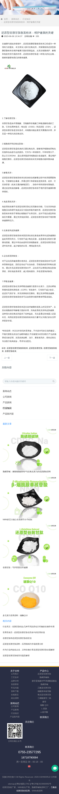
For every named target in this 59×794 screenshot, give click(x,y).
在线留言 (15, 695)
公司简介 (15, 674)
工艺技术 (15, 677)
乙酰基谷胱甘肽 (44, 688)
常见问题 (15, 688)
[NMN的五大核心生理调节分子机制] (29, 497)
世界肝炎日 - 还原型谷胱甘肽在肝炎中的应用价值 (24, 632)
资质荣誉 (15, 684)
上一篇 (7, 358)
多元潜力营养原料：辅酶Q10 (15, 615)
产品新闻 (7, 402)
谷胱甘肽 (33, 44)
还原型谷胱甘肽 (35, 348)
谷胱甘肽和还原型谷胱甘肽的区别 (17, 638)
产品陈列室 (8, 414)
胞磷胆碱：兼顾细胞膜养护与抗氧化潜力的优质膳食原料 (27, 471)
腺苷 (44, 702)
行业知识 (26, 19)
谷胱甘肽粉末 (10, 351)
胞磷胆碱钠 (44, 677)
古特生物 (28, 36)
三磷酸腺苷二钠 (44, 698)
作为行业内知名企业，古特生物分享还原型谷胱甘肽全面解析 (29, 650)
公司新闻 (7, 397)
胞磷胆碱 (44, 684)
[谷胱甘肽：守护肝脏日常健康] (29, 545)
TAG (28, 784)
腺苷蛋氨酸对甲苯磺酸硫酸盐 (44, 681)
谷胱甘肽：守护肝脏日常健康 (15, 567)
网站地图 (20, 784)
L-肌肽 (44, 708)
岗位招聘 (15, 698)
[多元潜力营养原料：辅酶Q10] (29, 593)
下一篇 (52, 358)
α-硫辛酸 (44, 712)
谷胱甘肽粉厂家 (9, 787)
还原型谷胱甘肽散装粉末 (17, 348)
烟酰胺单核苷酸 (44, 691)
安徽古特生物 (8, 777)
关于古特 (14, 671)
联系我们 (44, 717)
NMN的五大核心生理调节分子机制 (17, 519)
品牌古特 (15, 681)
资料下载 (15, 691)
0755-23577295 (29, 752)
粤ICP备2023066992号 (41, 784)
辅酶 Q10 (44, 705)
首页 (6, 19)
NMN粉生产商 (24, 787)
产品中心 (44, 671)
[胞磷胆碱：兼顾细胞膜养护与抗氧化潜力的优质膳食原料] (29, 449)
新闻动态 (15, 19)
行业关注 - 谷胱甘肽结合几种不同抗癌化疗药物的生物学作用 (28, 626)
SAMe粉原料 (37, 791)
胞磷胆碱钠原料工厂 (40, 787)
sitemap (11, 784)
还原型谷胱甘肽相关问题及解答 (16, 655)
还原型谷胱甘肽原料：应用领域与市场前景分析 (23, 644)
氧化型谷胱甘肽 (44, 695)
